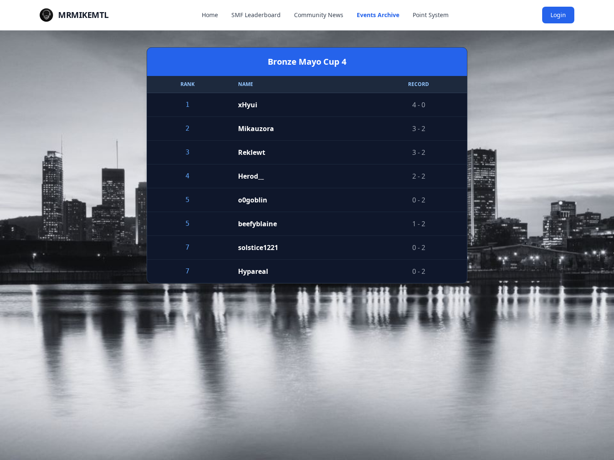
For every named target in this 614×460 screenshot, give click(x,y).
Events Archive (378, 15)
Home (210, 15)
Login (558, 15)
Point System (431, 15)
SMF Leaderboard (256, 15)
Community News (318, 15)
